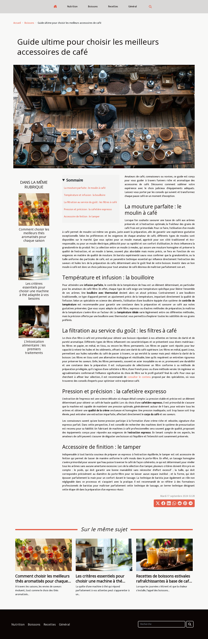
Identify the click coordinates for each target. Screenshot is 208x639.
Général (132, 6)
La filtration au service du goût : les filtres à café (90, 202)
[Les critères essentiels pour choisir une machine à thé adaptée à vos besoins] (34, 264)
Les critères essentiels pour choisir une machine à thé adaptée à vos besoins (34, 291)
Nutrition (72, 6)
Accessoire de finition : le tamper (82, 216)
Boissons (93, 6)
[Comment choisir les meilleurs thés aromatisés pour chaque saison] (34, 209)
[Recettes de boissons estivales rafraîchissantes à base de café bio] (164, 555)
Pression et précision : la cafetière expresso (88, 209)
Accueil (17, 23)
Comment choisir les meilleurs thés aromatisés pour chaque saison (34, 235)
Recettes (113, 6)
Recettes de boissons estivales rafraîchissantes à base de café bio (163, 580)
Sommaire (74, 180)
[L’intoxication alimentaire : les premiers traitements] (34, 322)
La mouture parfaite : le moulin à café (84, 188)
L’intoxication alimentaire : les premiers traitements (34, 347)
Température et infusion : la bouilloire (84, 195)
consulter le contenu (139, 377)
